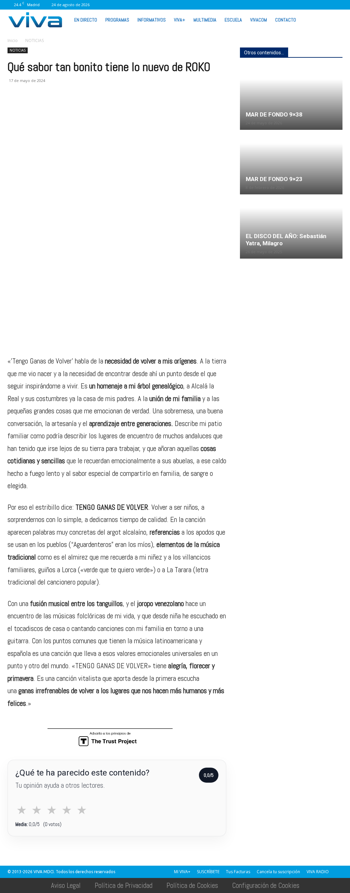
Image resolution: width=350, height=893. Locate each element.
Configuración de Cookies (265, 885)
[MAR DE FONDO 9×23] (291, 162)
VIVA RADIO (318, 872)
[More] (125, 108)
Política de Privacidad (123, 885)
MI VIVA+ (182, 872)
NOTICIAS (18, 50)
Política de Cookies (192, 885)
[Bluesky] (337, 5)
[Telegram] (93, 108)
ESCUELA (233, 20)
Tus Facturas (238, 872)
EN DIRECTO (85, 20)
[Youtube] (326, 5)
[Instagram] (258, 5)
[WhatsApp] (315, 5)
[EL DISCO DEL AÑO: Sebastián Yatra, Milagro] (291, 227)
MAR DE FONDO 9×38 (274, 114)
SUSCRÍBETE (208, 872)
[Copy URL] (109, 108)
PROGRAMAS (117, 20)
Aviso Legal (66, 885)
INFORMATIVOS (151, 20)
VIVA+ (179, 20)
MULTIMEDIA (204, 20)
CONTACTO (285, 20)
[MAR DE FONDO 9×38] (291, 98)
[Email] (61, 108)
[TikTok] (281, 5)
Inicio (13, 40)
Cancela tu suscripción (278, 872)
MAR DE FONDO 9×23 (274, 179)
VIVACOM (258, 20)
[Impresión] (77, 108)
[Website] (303, 5)
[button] (334, 19)
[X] (292, 5)
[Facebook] (247, 5)
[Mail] (270, 5)
